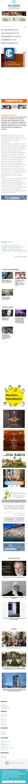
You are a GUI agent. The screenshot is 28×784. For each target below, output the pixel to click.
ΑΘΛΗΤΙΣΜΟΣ (4, 746)
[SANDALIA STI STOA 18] (14, 419)
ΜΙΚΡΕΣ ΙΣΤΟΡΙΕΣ (5, 749)
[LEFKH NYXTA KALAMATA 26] (14, 396)
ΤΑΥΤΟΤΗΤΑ (3, 756)
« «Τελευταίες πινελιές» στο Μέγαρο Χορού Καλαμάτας (12, 247)
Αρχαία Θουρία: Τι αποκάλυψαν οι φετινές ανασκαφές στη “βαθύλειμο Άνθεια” (6, 336)
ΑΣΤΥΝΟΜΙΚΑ (4, 719)
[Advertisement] (14, 83)
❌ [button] (27, 770)
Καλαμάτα (10, 242)
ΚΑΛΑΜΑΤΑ (3, 704)
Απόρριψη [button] (7, 781)
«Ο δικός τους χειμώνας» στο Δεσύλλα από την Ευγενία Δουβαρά (14, 619)
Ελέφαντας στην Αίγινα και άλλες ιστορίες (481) (6, 298)
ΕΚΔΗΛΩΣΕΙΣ (4, 743)
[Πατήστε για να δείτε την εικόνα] (14, 57)
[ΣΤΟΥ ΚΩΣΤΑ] (14, 460)
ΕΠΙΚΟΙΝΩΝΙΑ (4, 757)
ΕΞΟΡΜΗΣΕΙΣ (4, 724)
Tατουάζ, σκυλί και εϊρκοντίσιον (14, 647)
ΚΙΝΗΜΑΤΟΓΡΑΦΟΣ (5, 744)
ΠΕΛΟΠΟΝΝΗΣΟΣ (5, 706)
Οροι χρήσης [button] (5, 778)
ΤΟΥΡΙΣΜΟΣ (3, 734)
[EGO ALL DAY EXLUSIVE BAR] (14, 14)
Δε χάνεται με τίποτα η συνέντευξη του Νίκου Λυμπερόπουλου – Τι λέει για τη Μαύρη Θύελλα (20, 282)
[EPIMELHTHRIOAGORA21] (14, 547)
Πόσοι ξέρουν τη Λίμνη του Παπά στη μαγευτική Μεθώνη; (7, 281)
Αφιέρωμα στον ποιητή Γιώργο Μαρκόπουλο (14, 577)
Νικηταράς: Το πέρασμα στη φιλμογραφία (5, 318)
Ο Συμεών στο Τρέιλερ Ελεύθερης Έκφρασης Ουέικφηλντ (14, 598)
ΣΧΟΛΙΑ (2, 723)
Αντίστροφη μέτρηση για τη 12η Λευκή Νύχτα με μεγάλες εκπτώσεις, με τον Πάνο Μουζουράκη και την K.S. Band (20, 320)
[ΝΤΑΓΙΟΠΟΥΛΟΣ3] (14, 101)
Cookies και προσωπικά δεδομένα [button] (11, 776)
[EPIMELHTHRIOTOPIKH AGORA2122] (14, 198)
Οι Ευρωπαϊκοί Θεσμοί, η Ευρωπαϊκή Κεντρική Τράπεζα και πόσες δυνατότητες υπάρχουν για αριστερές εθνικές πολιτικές (14, 690)
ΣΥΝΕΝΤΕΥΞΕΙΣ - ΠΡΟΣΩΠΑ (7, 748)
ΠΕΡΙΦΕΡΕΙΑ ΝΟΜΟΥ (5, 708)
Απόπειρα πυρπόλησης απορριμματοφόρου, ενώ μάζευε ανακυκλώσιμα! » (14, 250)
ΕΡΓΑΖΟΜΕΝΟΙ (4, 714)
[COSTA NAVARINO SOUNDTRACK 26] (14, 440)
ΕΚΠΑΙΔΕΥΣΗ (4, 716)
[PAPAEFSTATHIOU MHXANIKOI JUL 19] (14, 533)
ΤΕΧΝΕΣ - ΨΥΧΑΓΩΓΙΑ (6, 741)
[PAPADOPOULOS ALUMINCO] (14, 107)
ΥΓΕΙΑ (2, 718)
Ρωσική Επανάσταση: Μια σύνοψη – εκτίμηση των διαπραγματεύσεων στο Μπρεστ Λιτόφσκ (14, 668)
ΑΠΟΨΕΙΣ (3, 721)
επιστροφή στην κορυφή (21, 256)
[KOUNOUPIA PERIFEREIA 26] (14, 478)
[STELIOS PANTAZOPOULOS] (14, 513)
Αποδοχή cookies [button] (19, 781)
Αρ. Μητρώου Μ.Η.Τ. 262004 (15, 763)
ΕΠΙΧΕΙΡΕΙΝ (3, 733)
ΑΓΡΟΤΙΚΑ (3, 731)
